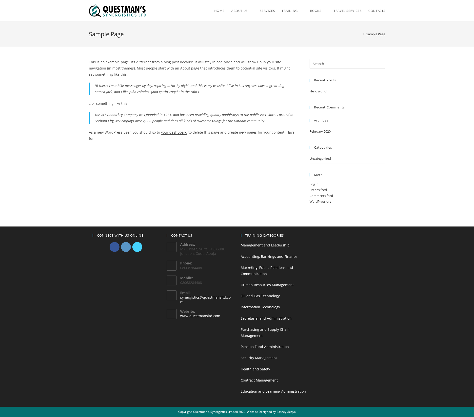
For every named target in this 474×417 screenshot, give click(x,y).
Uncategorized (320, 158)
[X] (137, 247)
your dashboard (174, 132)
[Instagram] (126, 247)
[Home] (360, 34)
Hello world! (318, 91)
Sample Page (375, 34)
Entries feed (318, 190)
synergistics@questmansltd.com (205, 299)
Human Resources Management (267, 284)
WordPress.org (320, 201)
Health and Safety (255, 369)
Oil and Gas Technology (260, 296)
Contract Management (259, 380)
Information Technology (260, 307)
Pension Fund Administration (265, 346)
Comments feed (321, 195)
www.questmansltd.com (200, 315)
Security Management (259, 357)
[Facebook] (114, 247)
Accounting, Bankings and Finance (269, 256)
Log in (314, 184)
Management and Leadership (265, 245)
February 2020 (320, 131)
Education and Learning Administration (273, 391)
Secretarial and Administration (266, 318)
